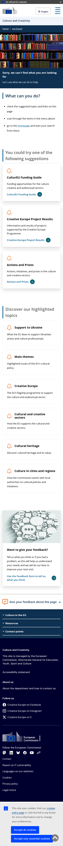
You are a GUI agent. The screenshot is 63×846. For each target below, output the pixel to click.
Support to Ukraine (28, 327)
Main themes (24, 357)
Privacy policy (10, 783)
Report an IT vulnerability (16, 765)
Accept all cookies (25, 829)
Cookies (7, 777)
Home (5, 28)
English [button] (44, 11)
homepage (24, 125)
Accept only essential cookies (32, 838)
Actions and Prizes (20, 265)
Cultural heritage (27, 446)
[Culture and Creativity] (9, 10)
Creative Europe (26, 386)
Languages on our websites (17, 771)
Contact (6, 758)
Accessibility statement (16, 672)
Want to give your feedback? (27, 550)
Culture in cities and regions (35, 471)
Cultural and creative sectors (30, 416)
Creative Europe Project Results (30, 219)
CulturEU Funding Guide (24, 177)
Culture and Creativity (15, 649)
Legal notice (9, 790)
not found (17, 28)
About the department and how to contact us (29, 688)
